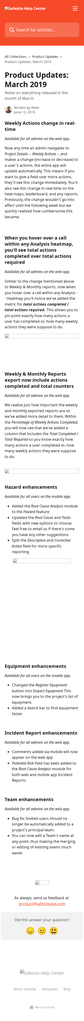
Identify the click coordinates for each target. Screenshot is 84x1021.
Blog (66, 989)
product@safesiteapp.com (42, 903)
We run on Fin (44, 1007)
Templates (50, 989)
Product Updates (45, 56)
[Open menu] (75, 8)
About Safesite (25, 989)
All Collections (16, 56)
